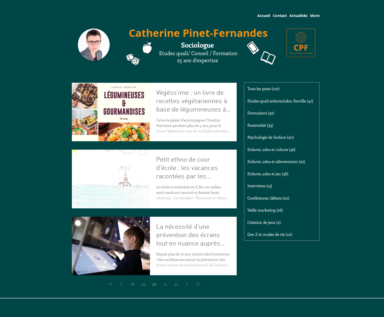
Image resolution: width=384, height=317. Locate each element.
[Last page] (198, 284)
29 (143, 283)
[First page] (110, 284)
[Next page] (187, 284)
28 (132, 283)
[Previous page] (121, 284)
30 (154, 283)
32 (176, 283)
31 (165, 283)
